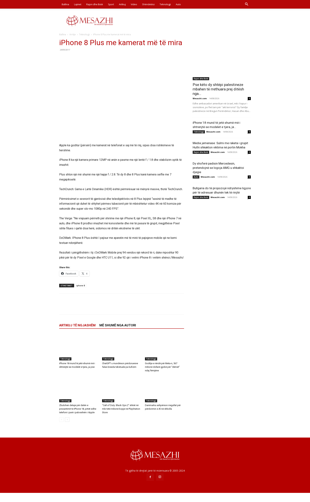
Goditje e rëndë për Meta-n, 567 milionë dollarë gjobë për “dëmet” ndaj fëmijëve (162, 367)
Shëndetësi (148, 4)
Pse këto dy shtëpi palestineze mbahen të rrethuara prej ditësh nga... (218, 89)
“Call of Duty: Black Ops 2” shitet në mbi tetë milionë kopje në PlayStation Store (121, 409)
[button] (246, 4)
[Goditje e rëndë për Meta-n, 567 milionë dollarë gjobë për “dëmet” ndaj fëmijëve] (164, 347)
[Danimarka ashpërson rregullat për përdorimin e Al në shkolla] (164, 388)
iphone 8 (80, 285)
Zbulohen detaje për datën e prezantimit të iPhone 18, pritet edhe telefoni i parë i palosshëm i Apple (77, 409)
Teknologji (165, 4)
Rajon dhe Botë (94, 4)
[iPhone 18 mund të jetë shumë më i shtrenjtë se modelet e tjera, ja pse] (78, 347)
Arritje (72, 34)
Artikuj (122, 4)
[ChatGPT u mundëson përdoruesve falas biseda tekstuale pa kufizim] (121, 347)
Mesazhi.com (200, 98)
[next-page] (67, 419)
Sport (111, 4)
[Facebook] (62, 57)
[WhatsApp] (87, 57)
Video (134, 4)
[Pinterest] (79, 57)
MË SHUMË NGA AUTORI (117, 325)
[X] (71, 57)
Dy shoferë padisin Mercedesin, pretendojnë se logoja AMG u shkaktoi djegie (218, 168)
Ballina (65, 4)
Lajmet (77, 4)
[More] (96, 57)
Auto (178, 4)
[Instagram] (159, 477)
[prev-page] (61, 419)
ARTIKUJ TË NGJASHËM (77, 325)
